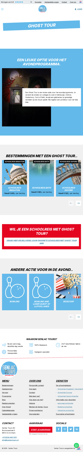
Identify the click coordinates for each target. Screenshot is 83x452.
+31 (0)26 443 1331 (9, 437)
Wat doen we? (34, 396)
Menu (5, 381)
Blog (3, 400)
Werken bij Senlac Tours (38, 407)
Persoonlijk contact (36, 385)
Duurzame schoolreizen (65, 414)
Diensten (62, 381)
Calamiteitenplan (8, 410)
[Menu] (2, 9)
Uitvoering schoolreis (66, 410)
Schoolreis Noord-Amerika (68, 396)
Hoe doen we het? (36, 400)
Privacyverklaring (36, 410)
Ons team (32, 389)
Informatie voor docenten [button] (66, 400)
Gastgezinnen (7, 389)
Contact (32, 393)
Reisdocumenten (8, 403)
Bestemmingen (7, 385)
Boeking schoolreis (65, 407)
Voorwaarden (34, 414)
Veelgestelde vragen (9, 414)
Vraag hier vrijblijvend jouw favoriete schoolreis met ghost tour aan (41, 241)
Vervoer (5, 393)
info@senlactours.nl (10, 440)
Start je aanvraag (40, 430)
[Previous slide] (71, 203)
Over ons (35, 381)
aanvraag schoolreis (65, 403)
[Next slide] (78, 203)
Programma (6, 396)
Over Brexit (6, 407)
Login (79, 9)
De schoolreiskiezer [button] (63, 385)
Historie (32, 403)
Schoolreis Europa (65, 393)
